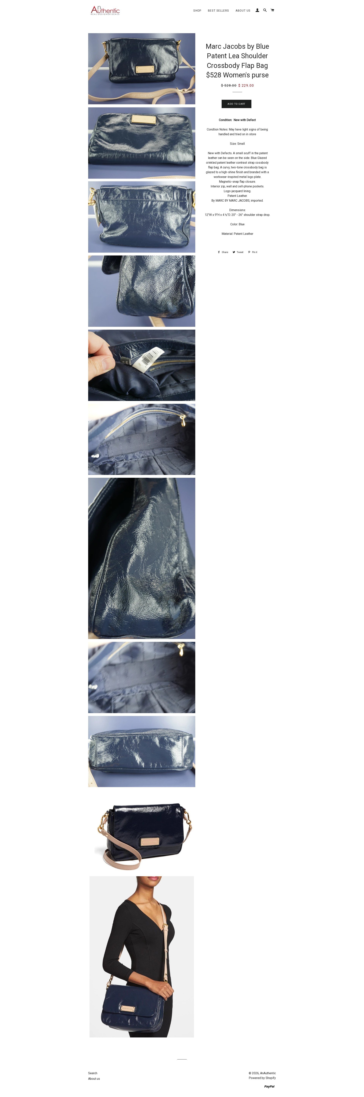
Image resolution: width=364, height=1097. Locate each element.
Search (92, 1073)
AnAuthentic (268, 1073)
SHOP (197, 10)
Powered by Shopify (262, 1078)
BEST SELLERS (218, 10)
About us (243, 10)
